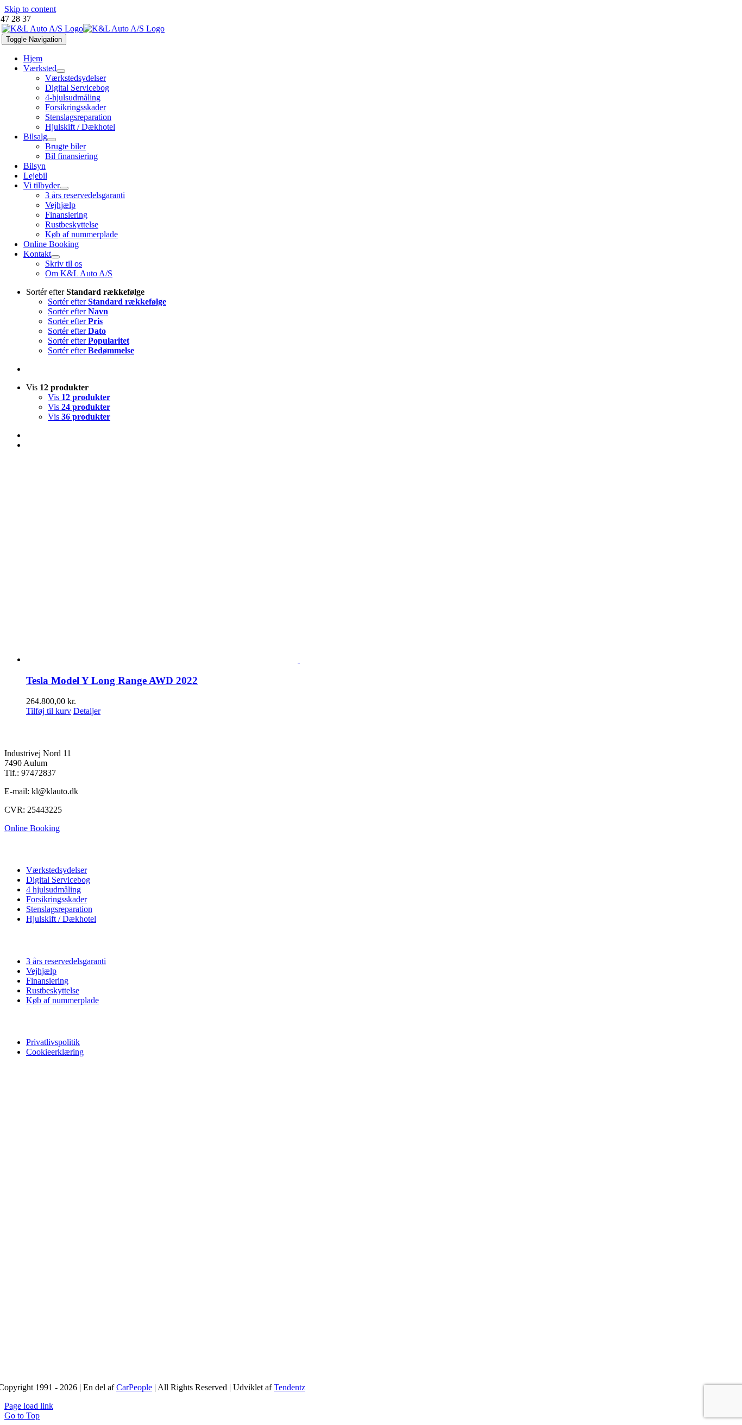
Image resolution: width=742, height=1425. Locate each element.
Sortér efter (107, 301)
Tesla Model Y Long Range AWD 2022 (112, 680)
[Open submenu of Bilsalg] (51, 139)
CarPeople (134, 1387)
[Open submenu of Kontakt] (55, 256)
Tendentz (289, 1387)
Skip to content (30, 9)
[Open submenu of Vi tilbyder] (64, 188)
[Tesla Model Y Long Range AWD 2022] (382, 561)
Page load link (28, 1405)
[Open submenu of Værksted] (60, 71)
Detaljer (86, 710)
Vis (79, 397)
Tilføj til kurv (48, 710)
